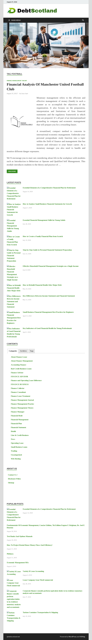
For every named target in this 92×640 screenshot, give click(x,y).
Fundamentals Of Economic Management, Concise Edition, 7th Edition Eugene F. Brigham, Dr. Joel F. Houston (46, 526)
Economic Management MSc (18, 562)
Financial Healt (16, 416)
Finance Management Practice (22, 404)
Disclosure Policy (14, 479)
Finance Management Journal (22, 400)
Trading (14, 451)
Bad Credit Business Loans (21, 369)
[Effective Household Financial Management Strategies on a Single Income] (14, 266)
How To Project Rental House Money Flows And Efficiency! (29, 545)
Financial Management (19, 420)
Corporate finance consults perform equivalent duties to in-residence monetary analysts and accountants (52, 592)
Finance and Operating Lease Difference (26, 380)
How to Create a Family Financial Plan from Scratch (43, 236)
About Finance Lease (19, 357)
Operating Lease (17, 443)
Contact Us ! (13, 475)
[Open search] (83, 20)
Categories (13, 351)
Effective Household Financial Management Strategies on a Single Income (51, 266)
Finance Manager (17, 412)
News (13, 439)
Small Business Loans (19, 447)
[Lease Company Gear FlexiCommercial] (14, 580)
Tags (31, 351)
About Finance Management (22, 361)
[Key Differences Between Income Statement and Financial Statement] (14, 296)
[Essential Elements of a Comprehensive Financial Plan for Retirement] (14, 188)
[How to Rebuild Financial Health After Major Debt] (14, 285)
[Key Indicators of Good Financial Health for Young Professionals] (14, 328)
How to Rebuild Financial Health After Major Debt (42, 285)
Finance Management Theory (17, 80)
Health (13, 431)
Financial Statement (18, 427)
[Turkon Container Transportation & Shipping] (14, 612)
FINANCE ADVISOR (19, 376)
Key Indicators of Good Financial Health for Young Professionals (47, 328)
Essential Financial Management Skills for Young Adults (44, 220)
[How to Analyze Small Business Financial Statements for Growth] (14, 204)
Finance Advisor (17, 373)
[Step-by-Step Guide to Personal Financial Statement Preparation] (14, 250)
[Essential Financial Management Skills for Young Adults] (14, 220)
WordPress (72, 637)
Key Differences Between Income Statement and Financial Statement (49, 296)
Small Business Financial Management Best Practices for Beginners (48, 312)
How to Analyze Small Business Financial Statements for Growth (47, 204)
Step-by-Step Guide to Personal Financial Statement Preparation (47, 250)
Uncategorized (16, 455)
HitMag (82, 637)
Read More (11, 171)
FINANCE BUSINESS (20, 384)
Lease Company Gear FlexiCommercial (38, 580)
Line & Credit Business (20, 435)
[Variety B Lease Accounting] (14, 571)
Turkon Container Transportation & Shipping (40, 612)
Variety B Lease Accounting (33, 571)
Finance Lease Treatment (20, 396)
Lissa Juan (24, 93)
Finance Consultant (18, 392)
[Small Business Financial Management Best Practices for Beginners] (14, 312)
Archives (23, 351)
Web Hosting (16, 459)
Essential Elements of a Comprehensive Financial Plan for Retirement (49, 188)
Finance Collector (17, 388)
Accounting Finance (18, 365)
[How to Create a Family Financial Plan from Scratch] (14, 236)
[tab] (12, 351)
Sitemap (11, 483)
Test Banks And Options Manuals (19, 536)
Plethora (10, 554)
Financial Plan (16, 423)
